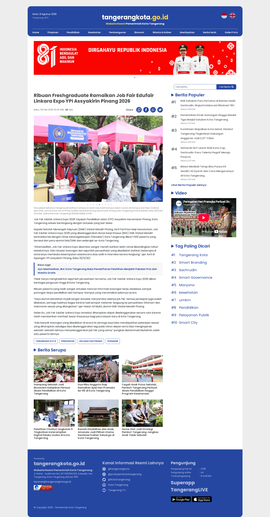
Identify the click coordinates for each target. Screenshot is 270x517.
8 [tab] (108, 204)
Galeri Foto (231, 32)
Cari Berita (224, 86)
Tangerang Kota (45, 341)
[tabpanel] (135, 58)
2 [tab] (137, 77)
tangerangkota (135, 17)
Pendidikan (73, 32)
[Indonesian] (225, 15)
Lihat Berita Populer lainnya (188, 185)
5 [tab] (99, 204)
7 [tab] (105, 204)
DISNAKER (112, 341)
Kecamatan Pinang (90, 341)
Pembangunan (117, 32)
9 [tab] (111, 204)
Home (35, 32)
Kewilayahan (187, 32)
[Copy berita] (139, 110)
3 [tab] (93, 204)
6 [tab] (102, 204)
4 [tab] (96, 204)
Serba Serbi (209, 32)
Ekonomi (139, 32)
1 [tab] (134, 77)
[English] (234, 15)
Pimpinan (53, 32)
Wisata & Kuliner (162, 32)
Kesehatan (94, 32)
